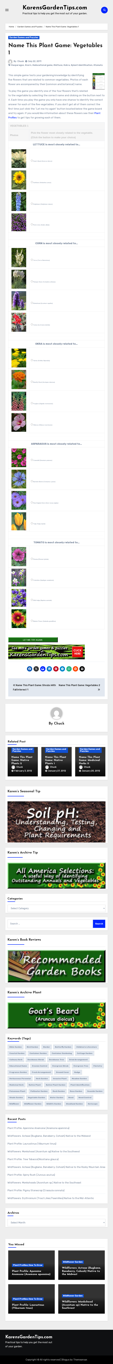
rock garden (59, 1091)
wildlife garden (53, 1104)
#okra (66, 65)
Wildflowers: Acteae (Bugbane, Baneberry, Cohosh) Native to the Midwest (49, 1136)
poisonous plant (17, 1091)
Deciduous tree (56, 1060)
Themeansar (80, 1359)
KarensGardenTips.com (55, 8)
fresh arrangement (41, 1072)
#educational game (42, 65)
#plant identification (81, 65)
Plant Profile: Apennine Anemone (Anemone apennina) (38, 1128)
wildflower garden (32, 1104)
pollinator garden (39, 1091)
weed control (85, 1097)
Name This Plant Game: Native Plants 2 (22, 760)
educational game (18, 1066)
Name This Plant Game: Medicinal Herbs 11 (89, 760)
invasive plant (60, 1079)
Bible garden (15, 1047)
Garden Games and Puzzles (23, 37)
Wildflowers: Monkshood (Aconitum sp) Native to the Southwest (44, 1151)
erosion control (39, 1066)
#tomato (98, 65)
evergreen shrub (60, 1066)
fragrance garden (18, 1072)
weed (70, 1097)
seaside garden (94, 1091)
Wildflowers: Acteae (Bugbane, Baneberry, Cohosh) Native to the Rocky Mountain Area (56, 1167)
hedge (77, 1072)
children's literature (86, 1047)
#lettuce (57, 65)
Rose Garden (76, 1091)
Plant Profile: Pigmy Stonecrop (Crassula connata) (36, 1190)
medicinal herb (16, 1085)
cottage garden (84, 1053)
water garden (56, 1097)
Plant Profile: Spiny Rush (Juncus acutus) (31, 1174)
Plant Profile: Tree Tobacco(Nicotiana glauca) (33, 1159)
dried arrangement (78, 1060)
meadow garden (79, 1079)
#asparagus (17, 65)
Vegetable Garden (36, 1097)
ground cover (62, 1072)
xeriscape (93, 1104)
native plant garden (55, 1085)
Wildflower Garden (73, 1262)
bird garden (32, 1047)
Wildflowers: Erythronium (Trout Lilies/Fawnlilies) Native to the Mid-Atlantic (51, 1198)
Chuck (20, 61)
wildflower (14, 1104)
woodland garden (74, 1104)
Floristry (97, 1066)
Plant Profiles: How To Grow (27, 1265)
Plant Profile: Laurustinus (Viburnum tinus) (32, 1143)
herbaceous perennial (20, 1079)
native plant (35, 1085)
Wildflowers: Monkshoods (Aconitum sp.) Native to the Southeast (44, 1182)
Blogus (65, 1359)
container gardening (62, 1053)
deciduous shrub (36, 1060)
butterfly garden (63, 1047)
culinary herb (15, 1060)
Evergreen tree (81, 1066)
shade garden (16, 1097)
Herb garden (42, 1079)
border (46, 1047)
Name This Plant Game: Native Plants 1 (55, 760)
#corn (28, 65)
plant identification (79, 1085)
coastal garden (16, 1053)
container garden (38, 1053)
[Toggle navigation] (7, 10)
